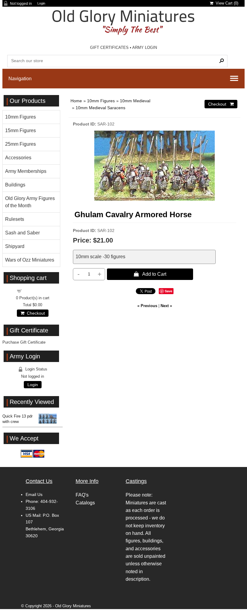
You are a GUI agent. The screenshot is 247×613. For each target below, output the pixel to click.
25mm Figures (20, 144)
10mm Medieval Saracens (100, 107)
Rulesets (14, 219)
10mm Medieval (135, 100)
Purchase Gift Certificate (23, 342)
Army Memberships (25, 171)
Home (76, 100)
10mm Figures (101, 100)
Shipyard (14, 246)
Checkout (34, 313)
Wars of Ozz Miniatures (29, 259)
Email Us (34, 494)
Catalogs (85, 502)
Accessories (18, 157)
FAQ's (82, 494)
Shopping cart (36, 290)
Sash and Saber (22, 232)
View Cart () (225, 3)
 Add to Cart (150, 274)
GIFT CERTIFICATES (109, 47)
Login (41, 3)
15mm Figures (20, 130)
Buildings (15, 184)
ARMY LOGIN (144, 47)
